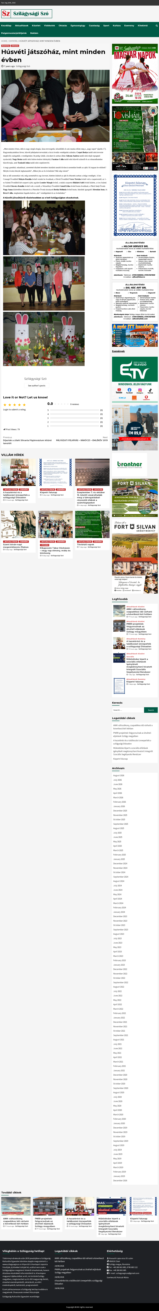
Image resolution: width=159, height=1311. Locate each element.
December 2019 (120, 1127)
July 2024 (117, 885)
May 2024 (117, 894)
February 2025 (119, 854)
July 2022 (117, 991)
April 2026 (117, 793)
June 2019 (117, 1154)
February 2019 (119, 1171)
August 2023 (118, 934)
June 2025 (117, 837)
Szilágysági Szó (23, 66)
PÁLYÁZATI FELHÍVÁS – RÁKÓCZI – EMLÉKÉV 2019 (82, 439)
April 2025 (117, 846)
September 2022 (120, 982)
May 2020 (117, 1105)
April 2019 (117, 1163)
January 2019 (119, 1176)
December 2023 (120, 916)
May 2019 (117, 1158)
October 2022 (119, 978)
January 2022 (119, 1017)
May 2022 (117, 1000)
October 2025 (119, 819)
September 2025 (120, 824)
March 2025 (118, 850)
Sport (106, 25)
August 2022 (118, 986)
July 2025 (117, 832)
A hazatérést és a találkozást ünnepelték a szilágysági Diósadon (16, 495)
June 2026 (117, 784)
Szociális (130, 656)
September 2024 (120, 876)
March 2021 (118, 1061)
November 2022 (120, 973)
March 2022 (118, 1008)
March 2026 (118, 797)
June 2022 (117, 995)
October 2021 (119, 1030)
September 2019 (120, 1141)
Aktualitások (21, 25)
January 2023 (119, 964)
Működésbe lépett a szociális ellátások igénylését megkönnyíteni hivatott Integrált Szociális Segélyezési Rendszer (139, 665)
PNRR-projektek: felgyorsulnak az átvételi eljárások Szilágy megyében (136, 628)
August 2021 (118, 1039)
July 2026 (117, 780)
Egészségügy (78, 25)
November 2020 (120, 1079)
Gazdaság (94, 25)
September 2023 (120, 929)
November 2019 (120, 1132)
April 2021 (117, 1057)
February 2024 (119, 907)
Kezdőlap (6, 25)
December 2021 (120, 1022)
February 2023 (119, 960)
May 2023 (117, 947)
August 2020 (118, 1092)
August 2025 (118, 828)
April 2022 (117, 1004)
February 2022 (119, 1013)
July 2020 (117, 1097)
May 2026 (117, 788)
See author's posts (36, 385)
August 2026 (118, 775)
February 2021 (119, 1066)
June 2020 (117, 1101)
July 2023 (117, 938)
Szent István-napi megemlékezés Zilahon (16, 545)
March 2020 (118, 1114)
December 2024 (120, 863)
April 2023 (117, 951)
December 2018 (120, 1180)
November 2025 (120, 815)
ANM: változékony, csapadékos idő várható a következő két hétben (139, 612)
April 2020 (117, 1110)
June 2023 (117, 942)
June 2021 (117, 1048)
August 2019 (118, 1145)
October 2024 (119, 872)
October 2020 (119, 1083)
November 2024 (120, 868)
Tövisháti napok (85, 544)
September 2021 (120, 1035)
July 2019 (117, 1149)
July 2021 (117, 1044)
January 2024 (119, 912)
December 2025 (120, 810)
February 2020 (119, 1119)
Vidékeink (49, 25)
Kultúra (117, 25)
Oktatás (63, 25)
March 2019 (118, 1167)
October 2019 (119, 1136)
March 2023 (118, 956)
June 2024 (117, 890)
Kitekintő (143, 25)
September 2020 (120, 1088)
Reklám (34, 33)
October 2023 (119, 925)
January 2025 (119, 859)
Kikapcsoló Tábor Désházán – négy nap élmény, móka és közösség (55, 550)
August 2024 (118, 881)
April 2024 (117, 898)
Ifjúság (44, 545)
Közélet (36, 25)
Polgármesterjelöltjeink (14, 33)
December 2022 (120, 969)
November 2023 (120, 920)
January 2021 (119, 1070)
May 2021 (117, 1053)
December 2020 (120, 1074)
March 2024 (118, 903)
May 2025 (117, 841)
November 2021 (120, 1026)
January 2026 (119, 806)
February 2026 (119, 801)
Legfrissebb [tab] (120, 599)
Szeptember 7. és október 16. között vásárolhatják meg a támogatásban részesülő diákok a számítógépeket (91, 497)
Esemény (129, 25)
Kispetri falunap (48, 492)
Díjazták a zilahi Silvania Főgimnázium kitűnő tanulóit (27, 440)
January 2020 (119, 1123)
